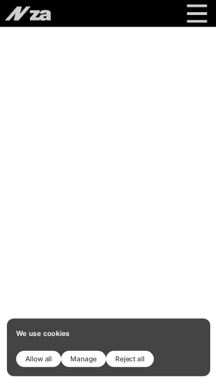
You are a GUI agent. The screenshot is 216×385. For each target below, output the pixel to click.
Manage (83, 358)
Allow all (38, 358)
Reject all (130, 358)
